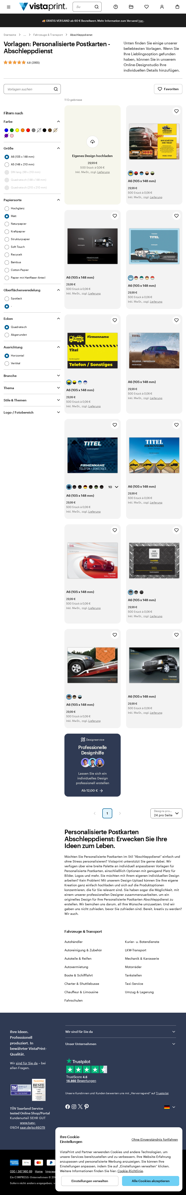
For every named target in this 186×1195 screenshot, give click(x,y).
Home (39, 1171)
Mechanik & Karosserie (142, 958)
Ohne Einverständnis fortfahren (155, 1139)
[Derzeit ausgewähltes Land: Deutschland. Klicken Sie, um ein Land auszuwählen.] (170, 1107)
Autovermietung (76, 967)
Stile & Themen (15, 400)
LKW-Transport (135, 950)
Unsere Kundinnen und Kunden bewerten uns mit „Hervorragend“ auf (117, 1093)
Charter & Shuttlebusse (81, 983)
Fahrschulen (73, 1000)
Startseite (10, 34)
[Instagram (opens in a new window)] (74, 1107)
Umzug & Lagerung (139, 992)
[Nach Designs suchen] (56, 89)
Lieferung (103, 171)
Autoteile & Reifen (77, 958)
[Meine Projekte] (131, 7)
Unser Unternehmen (80, 1044)
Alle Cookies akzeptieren (151, 1181)
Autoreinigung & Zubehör (83, 950)
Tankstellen (133, 975)
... (24, 34)
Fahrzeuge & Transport (48, 34)
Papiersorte (13, 200)
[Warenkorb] (177, 7)
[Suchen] (97, 7)
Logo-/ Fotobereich (19, 412)
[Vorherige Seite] (95, 813)
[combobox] (84, 7)
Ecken (8, 318)
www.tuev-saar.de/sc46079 (27, 1125)
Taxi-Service (134, 983)
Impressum (52, 1171)
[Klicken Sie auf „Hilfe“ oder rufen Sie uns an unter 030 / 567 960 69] (116, 7)
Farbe (8, 121)
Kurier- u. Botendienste (142, 942)
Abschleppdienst (81, 34)
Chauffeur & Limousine (81, 992)
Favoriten (171, 89)
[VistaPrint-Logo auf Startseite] (43, 7)
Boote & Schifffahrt (78, 975)
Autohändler (73, 942)
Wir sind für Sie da (79, 1032)
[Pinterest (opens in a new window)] (86, 1107)
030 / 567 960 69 (21, 1171)
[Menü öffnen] (9, 6)
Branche (10, 376)
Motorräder (133, 967)
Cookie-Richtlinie (130, 1171)
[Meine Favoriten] (147, 7)
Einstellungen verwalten (89, 1181)
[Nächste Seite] (120, 813)
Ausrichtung (13, 347)
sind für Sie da (27, 1063)
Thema (9, 388)
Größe (8, 148)
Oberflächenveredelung (22, 290)
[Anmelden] (162, 7)
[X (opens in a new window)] (80, 1107)
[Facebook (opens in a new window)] (67, 1107)
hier (140, 20)
